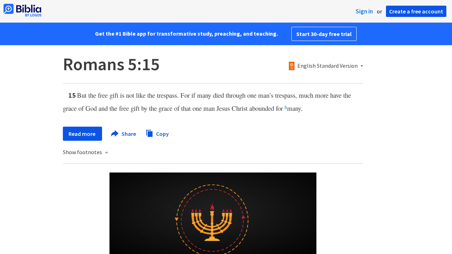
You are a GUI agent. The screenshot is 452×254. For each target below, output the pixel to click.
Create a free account (416, 11)
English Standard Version (327, 66)
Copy (162, 133)
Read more (82, 133)
